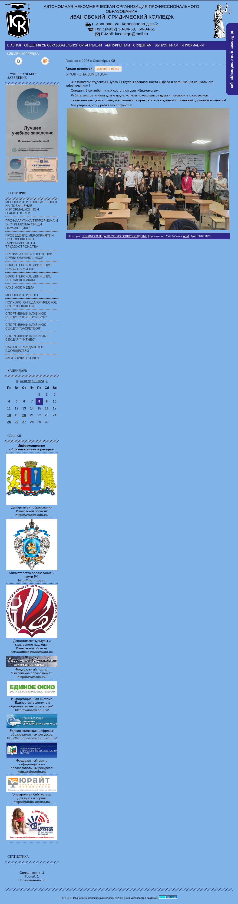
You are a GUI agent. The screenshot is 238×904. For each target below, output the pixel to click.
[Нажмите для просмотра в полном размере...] (148, 229)
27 (24, 422)
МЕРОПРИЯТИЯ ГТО (21, 295)
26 (16, 422)
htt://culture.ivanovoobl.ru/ (32, 652)
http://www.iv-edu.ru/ (31, 515)
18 (9, 415)
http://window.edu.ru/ (32, 710)
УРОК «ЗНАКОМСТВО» (86, 74)
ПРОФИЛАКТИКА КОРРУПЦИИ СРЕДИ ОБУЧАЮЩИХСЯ (29, 256)
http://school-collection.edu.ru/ (32, 738)
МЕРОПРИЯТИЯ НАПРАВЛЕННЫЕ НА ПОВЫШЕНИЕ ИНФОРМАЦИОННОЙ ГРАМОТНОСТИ (31, 207)
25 (9, 422)
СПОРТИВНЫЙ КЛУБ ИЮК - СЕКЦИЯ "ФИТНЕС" (26, 337)
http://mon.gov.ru (32, 580)
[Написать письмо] (45, 64)
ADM (186, 236)
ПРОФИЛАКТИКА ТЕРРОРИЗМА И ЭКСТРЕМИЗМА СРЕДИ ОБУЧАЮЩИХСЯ (31, 224)
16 (47, 408)
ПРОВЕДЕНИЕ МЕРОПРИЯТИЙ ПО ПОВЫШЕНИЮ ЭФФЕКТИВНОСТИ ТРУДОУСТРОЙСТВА (29, 241)
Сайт (127, 898)
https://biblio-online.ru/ (31, 802)
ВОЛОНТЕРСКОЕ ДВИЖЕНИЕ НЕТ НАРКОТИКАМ (28, 278)
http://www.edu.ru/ (31, 677)
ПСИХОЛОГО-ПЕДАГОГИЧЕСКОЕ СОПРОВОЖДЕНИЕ (31, 304)
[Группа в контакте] (18, 64)
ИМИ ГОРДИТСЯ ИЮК (22, 358)
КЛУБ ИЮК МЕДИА (19, 287)
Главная (72, 61)
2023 (85, 61)
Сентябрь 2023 (32, 381)
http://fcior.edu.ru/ (32, 771)
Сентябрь (100, 61)
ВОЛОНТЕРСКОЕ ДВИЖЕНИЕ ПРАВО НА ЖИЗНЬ (28, 267)
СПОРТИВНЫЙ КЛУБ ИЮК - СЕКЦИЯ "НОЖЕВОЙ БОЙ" (26, 315)
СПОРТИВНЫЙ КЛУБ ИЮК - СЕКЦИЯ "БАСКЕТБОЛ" (26, 326)
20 (24, 415)
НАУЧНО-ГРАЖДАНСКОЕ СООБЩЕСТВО (24, 349)
